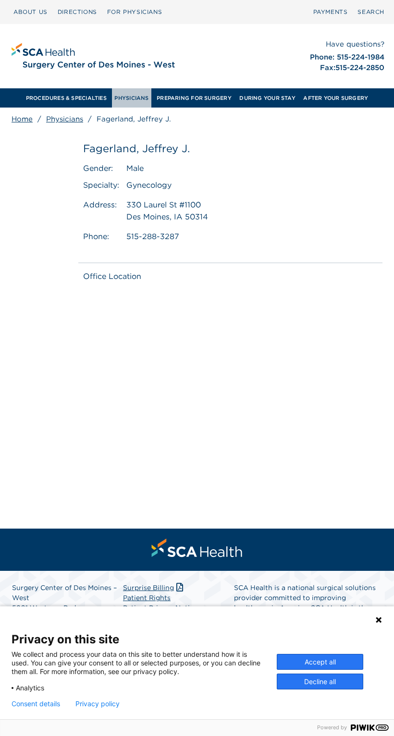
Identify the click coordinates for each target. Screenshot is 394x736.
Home (22, 119)
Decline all (320, 681)
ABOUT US (30, 11)
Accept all (320, 662)
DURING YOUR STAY (267, 98)
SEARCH (370, 11)
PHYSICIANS (131, 98)
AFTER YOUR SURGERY (335, 98)
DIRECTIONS (77, 11)
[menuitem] (30, 12)
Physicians (64, 119)
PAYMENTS (330, 11)
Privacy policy (97, 704)
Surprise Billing (148, 587)
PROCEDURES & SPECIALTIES (66, 98)
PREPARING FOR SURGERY (194, 98)
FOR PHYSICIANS (134, 11)
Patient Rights (147, 598)
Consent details (36, 704)
